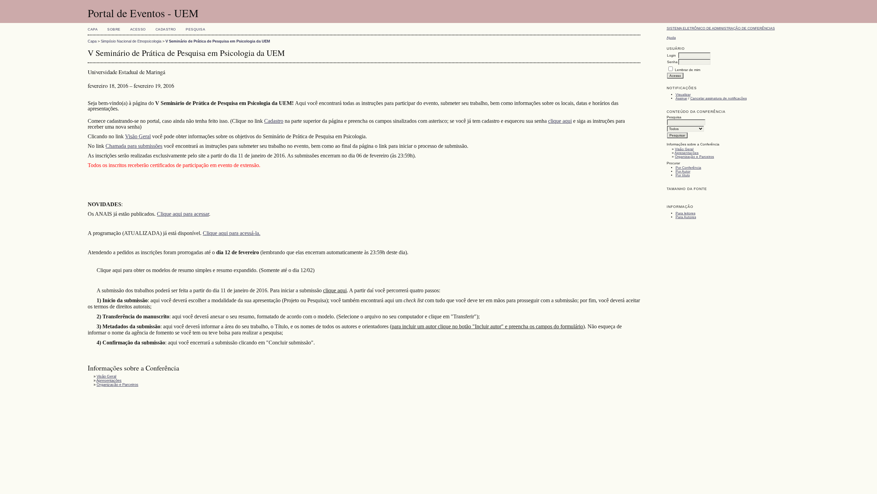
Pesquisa (195, 29)
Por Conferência (688, 167)
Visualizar (683, 94)
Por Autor (683, 171)
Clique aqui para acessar (183, 214)
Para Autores (686, 217)
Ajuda (671, 37)
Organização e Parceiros (694, 156)
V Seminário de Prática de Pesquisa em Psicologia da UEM (217, 41)
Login (671, 55)
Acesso (138, 29)
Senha (672, 62)
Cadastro (166, 29)
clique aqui (560, 121)
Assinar (681, 98)
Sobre (114, 29)
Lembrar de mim (687, 70)
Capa (93, 29)
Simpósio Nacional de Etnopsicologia (131, 41)
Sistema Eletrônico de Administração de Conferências (721, 28)
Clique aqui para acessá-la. (231, 233)
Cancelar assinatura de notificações (718, 98)
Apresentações (687, 153)
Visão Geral (684, 149)
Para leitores (685, 213)
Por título (683, 175)
